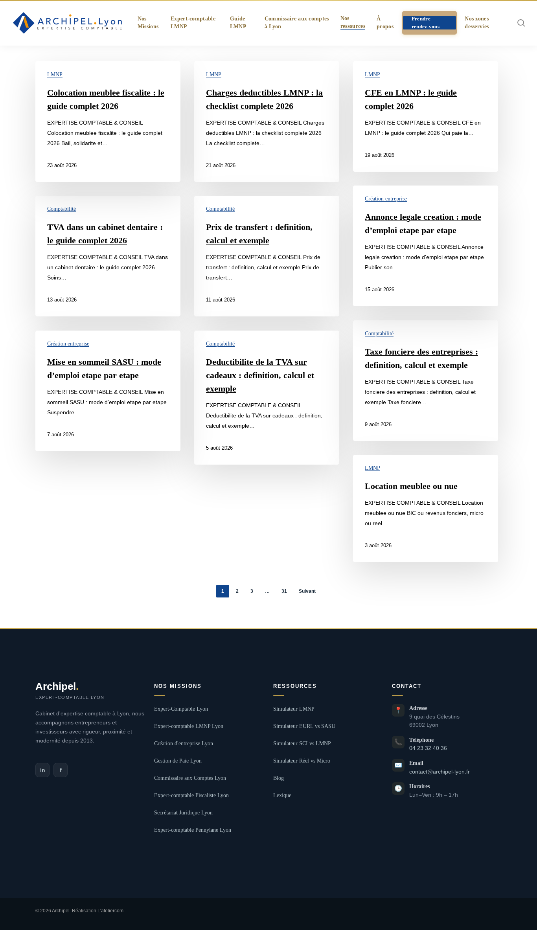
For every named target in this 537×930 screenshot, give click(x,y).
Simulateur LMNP (293, 709)
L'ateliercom (110, 910)
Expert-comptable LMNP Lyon (188, 726)
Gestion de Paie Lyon (178, 761)
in (42, 770)
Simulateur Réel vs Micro (301, 761)
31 (284, 591)
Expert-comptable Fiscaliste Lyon (191, 795)
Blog (278, 778)
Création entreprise (386, 199)
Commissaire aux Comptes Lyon (190, 778)
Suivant (307, 591)
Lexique (282, 795)
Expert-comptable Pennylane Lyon (192, 830)
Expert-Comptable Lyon (181, 709)
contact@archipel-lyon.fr (439, 772)
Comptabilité (61, 209)
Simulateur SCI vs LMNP (302, 743)
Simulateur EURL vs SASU (304, 726)
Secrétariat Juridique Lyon (183, 813)
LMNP (55, 74)
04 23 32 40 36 (428, 748)
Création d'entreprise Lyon (183, 743)
